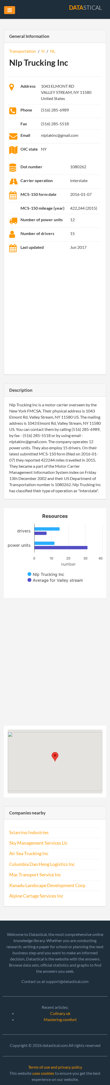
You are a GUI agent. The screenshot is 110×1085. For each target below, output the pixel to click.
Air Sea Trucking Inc (28, 853)
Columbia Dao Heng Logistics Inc (42, 864)
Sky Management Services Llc (38, 843)
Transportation (22, 51)
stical (85, 7)
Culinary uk (60, 1013)
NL (52, 51)
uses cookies (43, 1073)
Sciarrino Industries (29, 832)
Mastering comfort (60, 1019)
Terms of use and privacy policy (55, 1067)
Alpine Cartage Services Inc (36, 896)
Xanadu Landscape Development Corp (47, 885)
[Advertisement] (55, 314)
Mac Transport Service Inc (35, 874)
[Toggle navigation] (9, 10)
